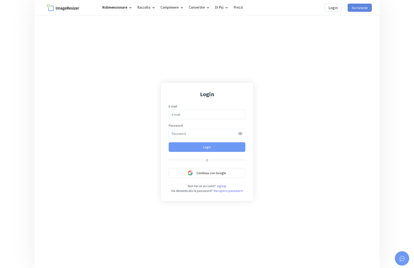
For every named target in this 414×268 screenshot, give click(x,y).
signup (221, 186)
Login (333, 7)
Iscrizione (360, 7)
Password (176, 125)
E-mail (173, 106)
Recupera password (228, 191)
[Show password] (240, 133)
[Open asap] (402, 258)
